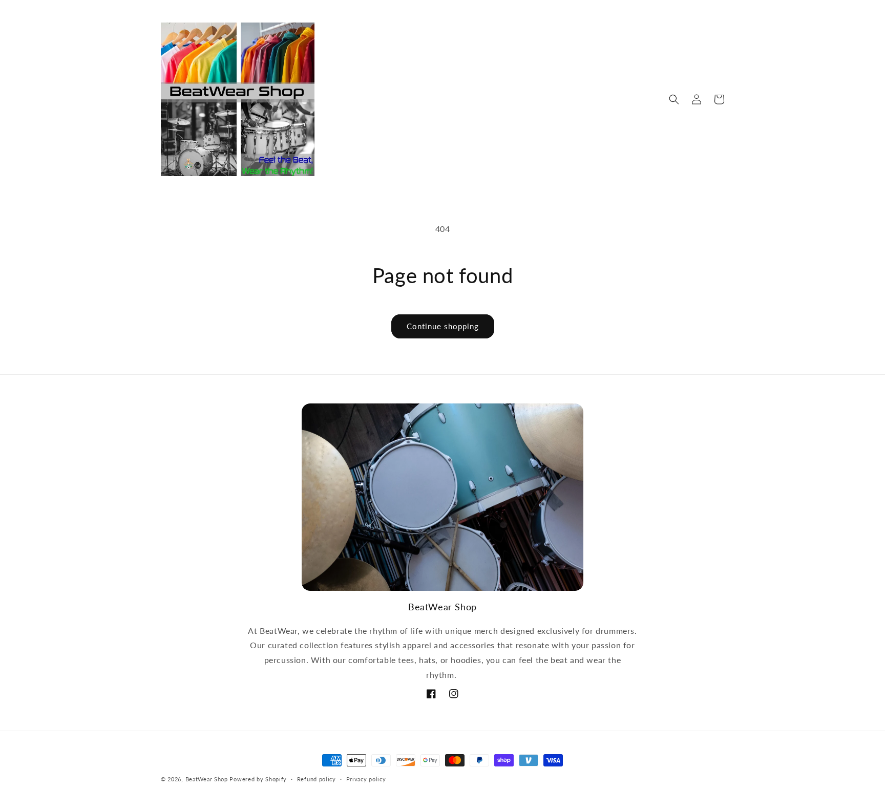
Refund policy (316, 779)
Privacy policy (366, 779)
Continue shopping (443, 326)
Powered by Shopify (258, 779)
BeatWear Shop (206, 779)
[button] (674, 99)
